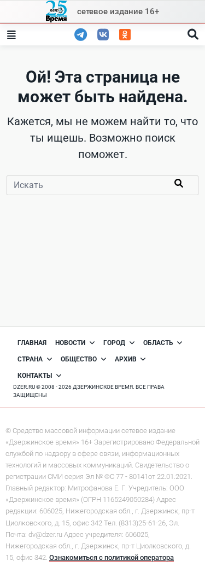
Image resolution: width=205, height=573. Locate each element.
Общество (79, 359)
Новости (70, 343)
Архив (126, 359)
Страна (30, 359)
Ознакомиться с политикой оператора (111, 557)
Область (158, 343)
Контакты (34, 375)
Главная (31, 343)
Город (114, 343)
